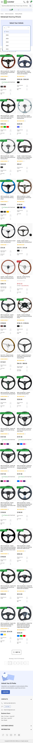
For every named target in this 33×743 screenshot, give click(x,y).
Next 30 (18, 652)
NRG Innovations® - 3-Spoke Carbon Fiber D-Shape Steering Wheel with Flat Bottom (24, 72)
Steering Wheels (18, 13)
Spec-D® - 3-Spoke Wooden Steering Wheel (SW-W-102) (7, 355)
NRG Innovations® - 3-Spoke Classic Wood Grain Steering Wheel (7, 198)
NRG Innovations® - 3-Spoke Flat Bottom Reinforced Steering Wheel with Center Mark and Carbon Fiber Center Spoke (24, 625)
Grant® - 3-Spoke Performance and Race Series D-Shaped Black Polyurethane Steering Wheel (24, 157)
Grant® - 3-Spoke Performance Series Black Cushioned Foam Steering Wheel (24, 356)
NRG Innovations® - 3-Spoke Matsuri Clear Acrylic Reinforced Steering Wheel (24, 117)
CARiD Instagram (19, 735)
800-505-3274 (11, 703)
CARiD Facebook (3, 735)
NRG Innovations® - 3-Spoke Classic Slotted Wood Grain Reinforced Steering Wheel (7, 316)
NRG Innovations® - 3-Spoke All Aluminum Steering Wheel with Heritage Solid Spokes (24, 467)
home (2, 13)
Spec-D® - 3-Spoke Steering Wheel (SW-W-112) (23, 277)
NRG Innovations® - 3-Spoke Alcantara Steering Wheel (23, 393)
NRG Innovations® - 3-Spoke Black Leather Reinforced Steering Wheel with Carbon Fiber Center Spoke (8, 504)
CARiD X (7, 735)
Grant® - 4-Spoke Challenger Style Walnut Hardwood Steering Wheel (24, 316)
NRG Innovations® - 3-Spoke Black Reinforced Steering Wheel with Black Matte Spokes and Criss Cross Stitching (24, 504)
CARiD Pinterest (15, 735)
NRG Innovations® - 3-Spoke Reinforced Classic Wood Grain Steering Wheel (24, 198)
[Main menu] (2, 2)
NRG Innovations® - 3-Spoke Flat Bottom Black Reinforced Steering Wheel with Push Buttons (24, 587)
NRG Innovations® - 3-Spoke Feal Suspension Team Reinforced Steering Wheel (8, 587)
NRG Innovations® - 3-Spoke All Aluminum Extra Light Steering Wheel (8, 430)
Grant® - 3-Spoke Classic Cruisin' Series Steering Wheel (8, 241)
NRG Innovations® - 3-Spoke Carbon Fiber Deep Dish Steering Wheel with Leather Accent (24, 547)
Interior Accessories (9, 13)
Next (27, 663)
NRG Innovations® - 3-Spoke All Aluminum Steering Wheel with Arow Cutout (24, 430)
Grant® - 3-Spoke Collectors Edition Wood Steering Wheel (7, 277)
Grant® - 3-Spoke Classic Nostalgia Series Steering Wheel (24, 241)
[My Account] (27, 2)
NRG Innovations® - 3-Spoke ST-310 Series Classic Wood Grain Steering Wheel (8, 72)
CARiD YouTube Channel (11, 735)
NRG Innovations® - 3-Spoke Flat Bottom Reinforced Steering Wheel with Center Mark (8, 625)
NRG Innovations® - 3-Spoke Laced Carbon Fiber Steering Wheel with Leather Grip (7, 117)
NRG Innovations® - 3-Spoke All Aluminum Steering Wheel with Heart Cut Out (8, 467)
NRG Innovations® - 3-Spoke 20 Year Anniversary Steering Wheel (8, 393)
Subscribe (6, 692)
